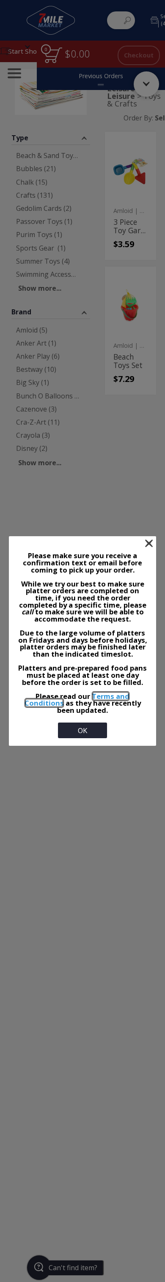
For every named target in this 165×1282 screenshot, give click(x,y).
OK (82, 730)
